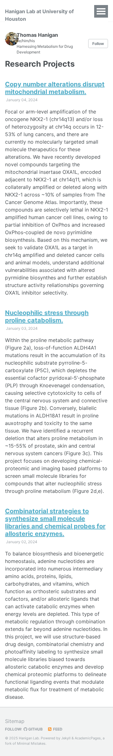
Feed (57, 729)
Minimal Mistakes (31, 743)
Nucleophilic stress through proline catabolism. (47, 316)
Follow (98, 43)
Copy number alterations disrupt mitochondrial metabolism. (55, 88)
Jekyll (66, 738)
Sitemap (14, 721)
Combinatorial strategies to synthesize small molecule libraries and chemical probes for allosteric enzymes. (55, 522)
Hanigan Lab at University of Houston (39, 15)
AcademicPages (88, 738)
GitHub (35, 729)
